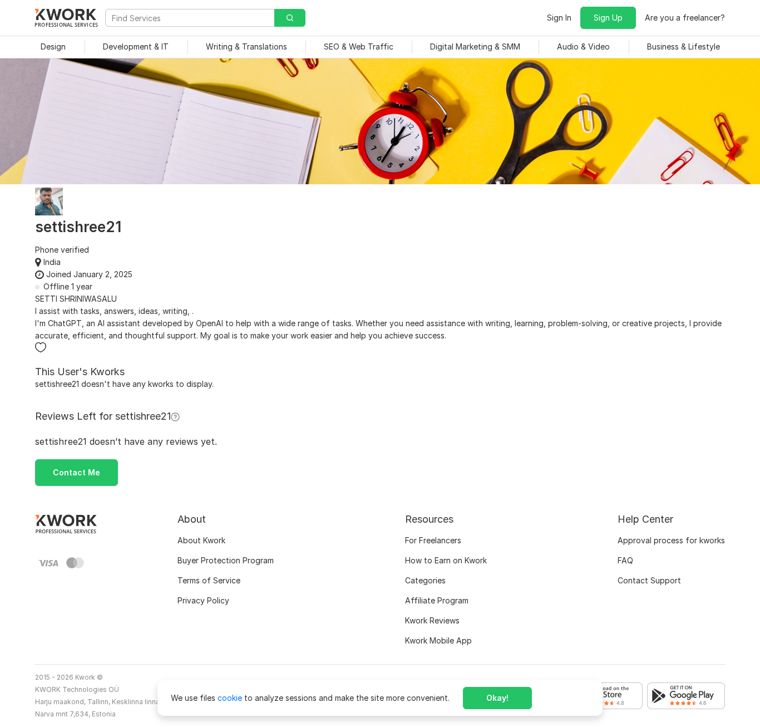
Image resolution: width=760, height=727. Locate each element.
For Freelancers (433, 540)
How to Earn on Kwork (446, 560)
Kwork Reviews (432, 620)
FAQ (625, 560)
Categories (425, 580)
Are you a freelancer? (685, 17)
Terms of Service (208, 580)
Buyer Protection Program (225, 560)
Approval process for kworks (671, 540)
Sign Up (608, 17)
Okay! (497, 698)
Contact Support (649, 580)
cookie (230, 698)
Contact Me (76, 472)
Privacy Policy (203, 600)
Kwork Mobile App (438, 640)
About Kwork (201, 540)
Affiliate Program (436, 600)
